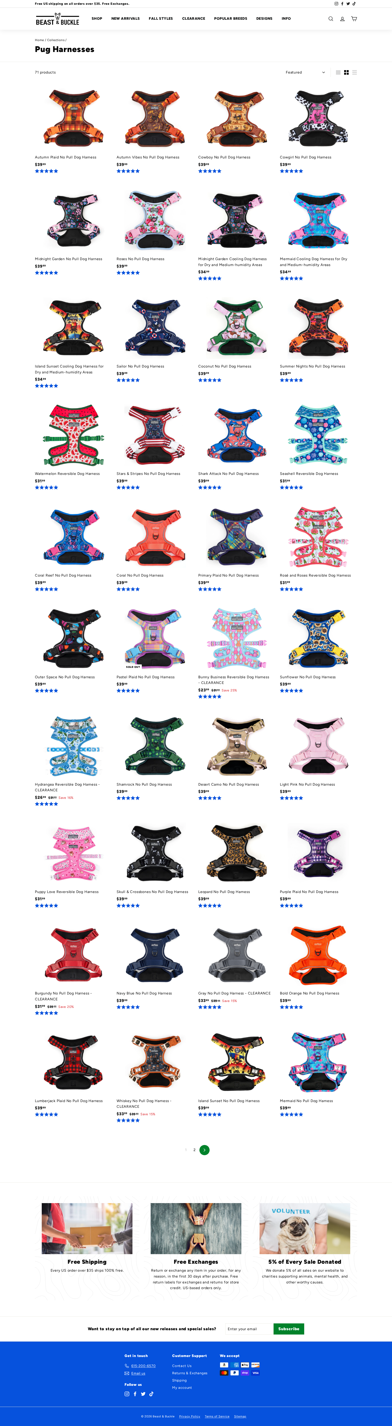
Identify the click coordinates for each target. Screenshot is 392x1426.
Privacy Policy (189, 1416)
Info (286, 18)
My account (182, 1388)
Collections (56, 40)
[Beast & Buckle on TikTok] (151, 1393)
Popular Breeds (230, 18)
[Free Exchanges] (196, 1228)
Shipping (179, 1380)
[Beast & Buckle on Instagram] (127, 1393)
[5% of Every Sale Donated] (305, 1228)
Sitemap (240, 1416)
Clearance (193, 18)
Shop (97, 18)
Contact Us (182, 1366)
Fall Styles (161, 18)
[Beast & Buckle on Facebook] (135, 1393)
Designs (264, 18)
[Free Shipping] (87, 1228)
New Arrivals (125, 18)
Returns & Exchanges (190, 1373)
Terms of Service (217, 1416)
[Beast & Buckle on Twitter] (143, 1393)
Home (39, 40)
